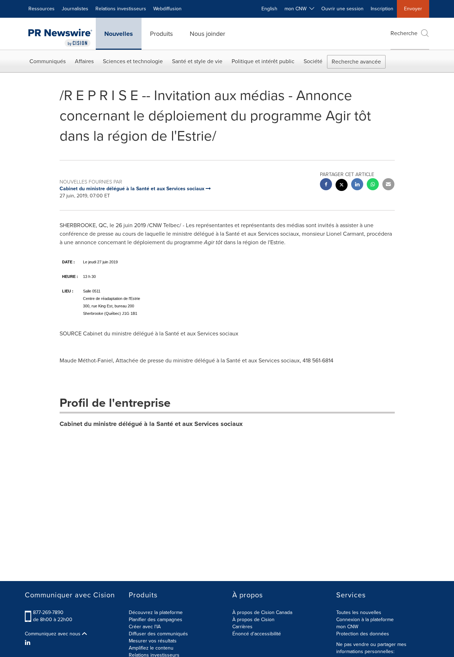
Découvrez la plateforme (156, 612)
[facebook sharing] (326, 185)
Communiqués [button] (47, 61)
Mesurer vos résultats (153, 641)
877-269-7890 (48, 612)
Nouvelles (118, 33)
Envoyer (413, 8)
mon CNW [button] (296, 8)
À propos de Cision (253, 619)
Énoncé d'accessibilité (256, 633)
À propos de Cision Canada (262, 612)
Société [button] (313, 61)
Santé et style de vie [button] (197, 61)
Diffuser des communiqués (158, 633)
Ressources (41, 8)
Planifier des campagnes (155, 619)
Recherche (404, 33)
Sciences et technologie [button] (133, 61)
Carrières (242, 626)
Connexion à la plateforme (365, 619)
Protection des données (362, 633)
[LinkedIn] (28, 642)
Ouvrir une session (342, 8)
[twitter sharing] (342, 186)
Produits (161, 33)
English (269, 8)
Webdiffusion (167, 8)
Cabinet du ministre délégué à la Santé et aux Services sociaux (151, 423)
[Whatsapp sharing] (373, 185)
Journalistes (75, 8)
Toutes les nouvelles (358, 612)
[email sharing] (388, 185)
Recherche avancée (356, 62)
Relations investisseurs (120, 8)
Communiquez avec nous (53, 633)
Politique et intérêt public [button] (263, 61)
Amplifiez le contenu (151, 648)
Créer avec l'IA (145, 626)
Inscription (382, 8)
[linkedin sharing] (357, 185)
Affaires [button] (84, 61)
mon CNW (347, 626)
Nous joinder (207, 33)
